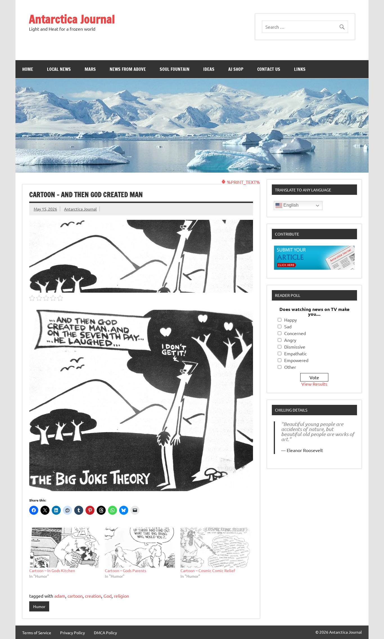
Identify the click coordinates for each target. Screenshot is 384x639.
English (290, 205)
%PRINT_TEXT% (243, 182)
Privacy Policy (72, 633)
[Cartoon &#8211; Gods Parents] (140, 548)
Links (300, 69)
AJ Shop (235, 69)
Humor (39, 606)
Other (290, 367)
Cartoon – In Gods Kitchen (52, 570)
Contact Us (268, 69)
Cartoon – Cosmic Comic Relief (207, 570)
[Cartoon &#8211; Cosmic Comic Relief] (215, 548)
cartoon (75, 596)
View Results (314, 384)
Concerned (295, 333)
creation (93, 596)
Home (27, 69)
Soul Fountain (174, 69)
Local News (59, 69)
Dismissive (294, 346)
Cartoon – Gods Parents (125, 570)
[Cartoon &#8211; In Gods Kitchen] (64, 548)
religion (121, 596)
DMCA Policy (105, 633)
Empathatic (295, 353)
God (107, 596)
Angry (290, 340)
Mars (90, 69)
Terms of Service (36, 633)
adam (59, 596)
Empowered (296, 360)
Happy (290, 319)
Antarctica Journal (72, 19)
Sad (288, 326)
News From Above (128, 69)
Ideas (208, 69)
